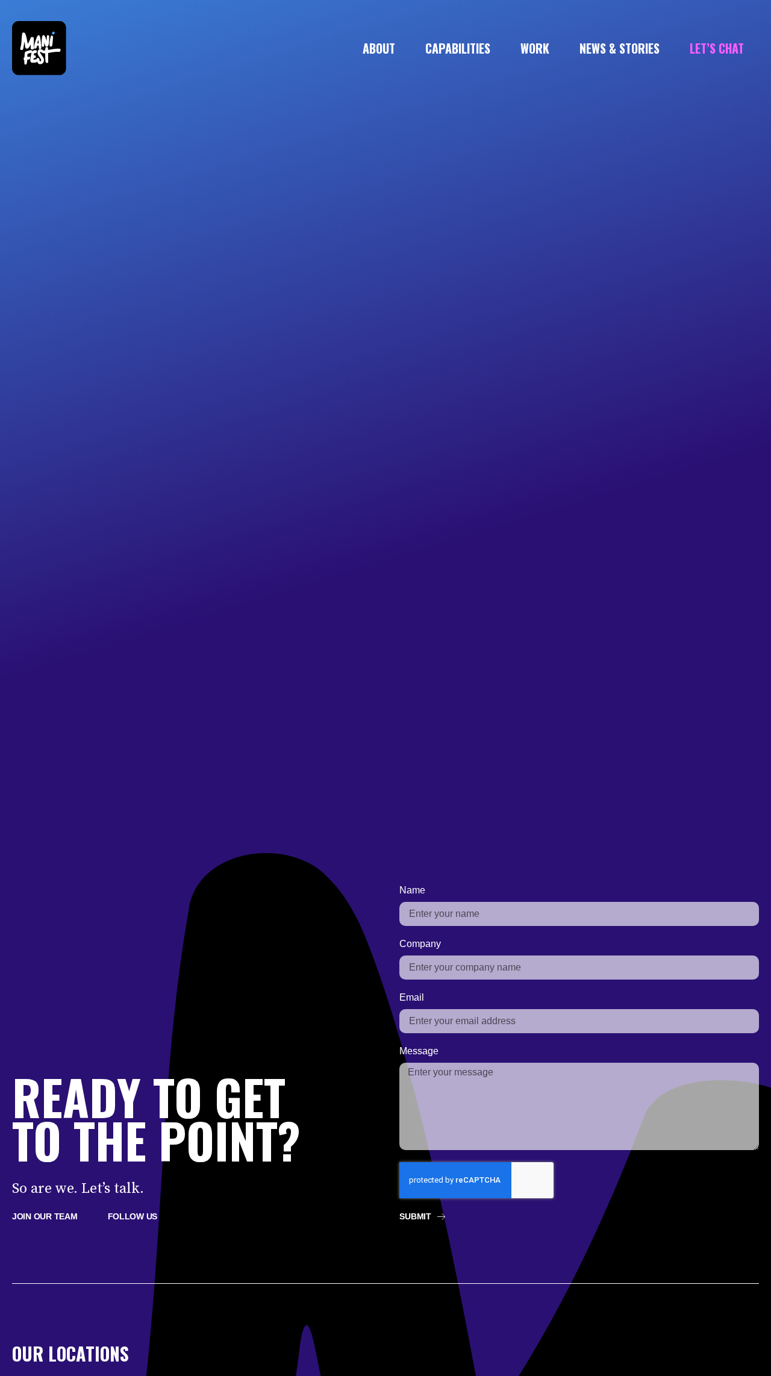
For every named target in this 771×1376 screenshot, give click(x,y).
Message (419, 1051)
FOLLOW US (133, 1216)
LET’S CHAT (717, 48)
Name (412, 890)
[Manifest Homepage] (39, 72)
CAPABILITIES (457, 48)
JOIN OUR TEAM (45, 1216)
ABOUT (379, 48)
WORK (534, 48)
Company (420, 944)
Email (411, 997)
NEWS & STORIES (619, 48)
